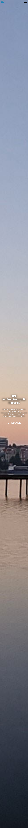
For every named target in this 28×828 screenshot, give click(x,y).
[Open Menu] (26, 2)
